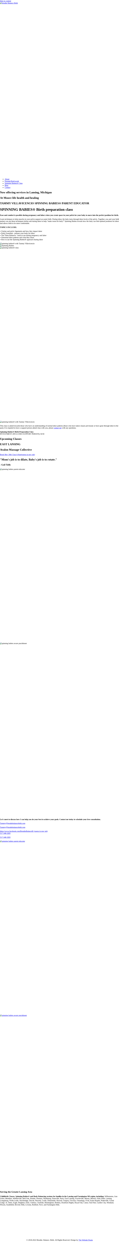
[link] (7, 179)
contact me (58, 428)
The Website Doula (86, 1240)
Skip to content (5, 1)
